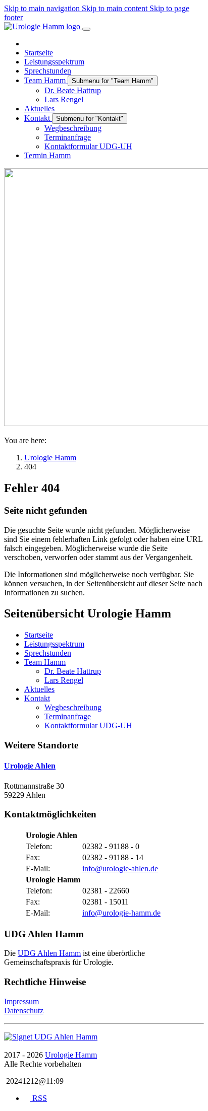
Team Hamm (45, 662)
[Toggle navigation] (86, 29)
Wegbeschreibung (72, 707)
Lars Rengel (63, 680)
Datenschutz (23, 1010)
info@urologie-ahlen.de (120, 868)
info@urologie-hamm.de (121, 913)
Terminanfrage (67, 716)
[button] (47, 155)
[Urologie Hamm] (50, 1036)
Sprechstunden (47, 653)
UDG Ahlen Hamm (49, 953)
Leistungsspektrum (54, 644)
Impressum (21, 1001)
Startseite (38, 635)
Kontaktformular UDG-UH (88, 725)
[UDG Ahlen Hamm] (43, 26)
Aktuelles (39, 689)
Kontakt (37, 698)
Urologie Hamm (71, 1055)
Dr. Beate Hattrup (72, 671)
